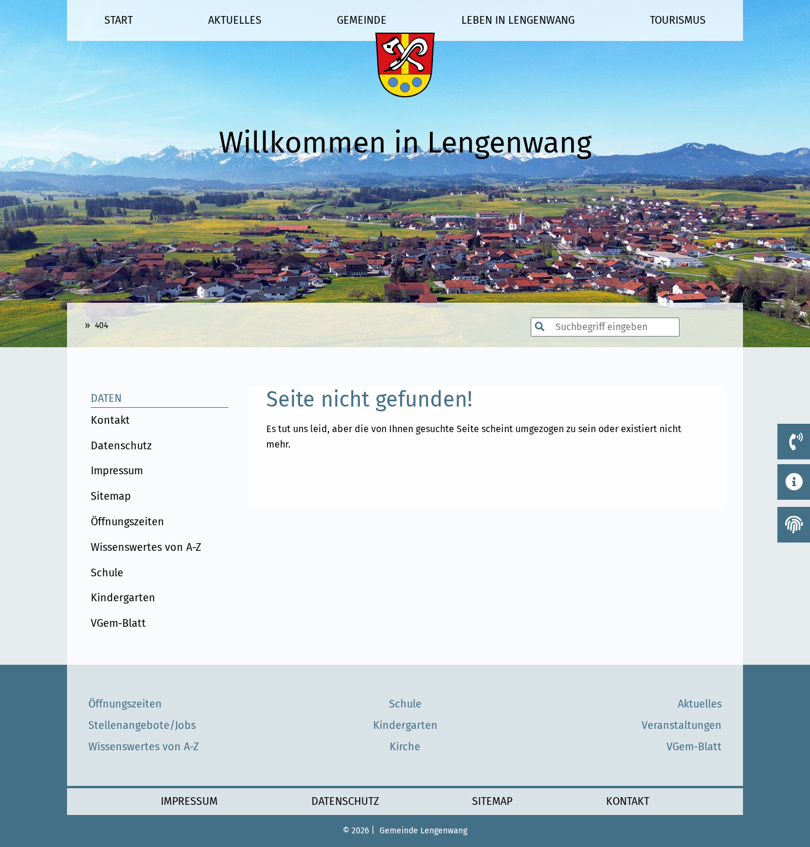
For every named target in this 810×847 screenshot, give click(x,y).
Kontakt (110, 420)
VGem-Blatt (118, 623)
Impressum (117, 470)
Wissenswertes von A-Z (146, 547)
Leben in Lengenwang (518, 20)
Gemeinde (362, 20)
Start (118, 20)
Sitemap (111, 496)
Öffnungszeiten (127, 521)
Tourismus (678, 20)
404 (101, 326)
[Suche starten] (524, 327)
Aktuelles (235, 20)
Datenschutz (121, 445)
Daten (106, 398)
